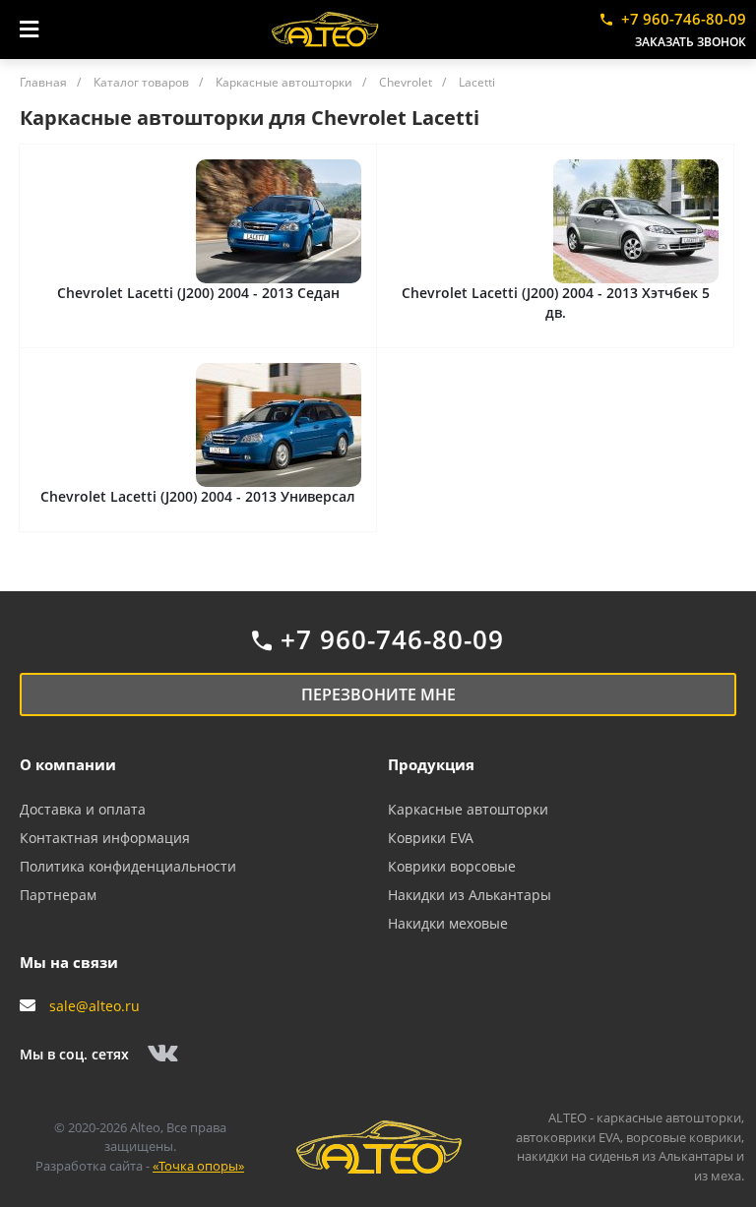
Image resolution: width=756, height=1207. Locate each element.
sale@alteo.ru (94, 1005)
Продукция (431, 764)
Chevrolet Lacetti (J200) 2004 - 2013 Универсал (197, 496)
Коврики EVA (430, 837)
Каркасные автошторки (468, 809)
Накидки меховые (448, 923)
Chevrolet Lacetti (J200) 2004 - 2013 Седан (198, 292)
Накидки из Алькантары (469, 894)
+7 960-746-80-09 (683, 19)
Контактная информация (105, 837)
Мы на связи (69, 962)
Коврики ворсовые (452, 866)
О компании (68, 764)
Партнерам (58, 894)
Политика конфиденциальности (128, 866)
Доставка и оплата (83, 809)
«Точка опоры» (198, 1166)
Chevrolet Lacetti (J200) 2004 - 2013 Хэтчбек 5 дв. (556, 302)
